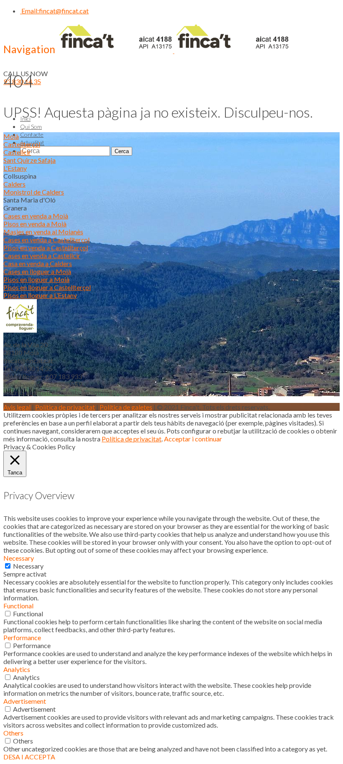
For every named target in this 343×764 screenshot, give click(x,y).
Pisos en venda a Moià (35, 224)
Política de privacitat (65, 407)
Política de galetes (126, 407)
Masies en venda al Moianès (43, 232)
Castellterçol (21, 144)
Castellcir (17, 152)
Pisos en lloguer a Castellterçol (47, 287)
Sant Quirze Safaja (29, 160)
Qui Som (31, 126)
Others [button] (13, 733)
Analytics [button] (16, 669)
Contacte (32, 134)
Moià (11, 136)
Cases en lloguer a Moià (37, 271)
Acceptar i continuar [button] (193, 439)
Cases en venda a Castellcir (41, 255)
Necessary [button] (18, 558)
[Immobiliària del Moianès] (173, 50)
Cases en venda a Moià (35, 216)
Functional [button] (18, 606)
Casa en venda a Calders (37, 263)
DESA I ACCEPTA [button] (29, 757)
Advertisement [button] (24, 701)
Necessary (28, 566)
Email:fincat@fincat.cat (54, 11)
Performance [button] (22, 637)
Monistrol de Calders (33, 192)
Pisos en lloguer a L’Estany (40, 295)
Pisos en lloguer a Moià (36, 279)
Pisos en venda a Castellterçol (45, 247)
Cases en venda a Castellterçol (46, 240)
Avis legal (17, 407)
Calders (14, 184)
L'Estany (15, 168)
